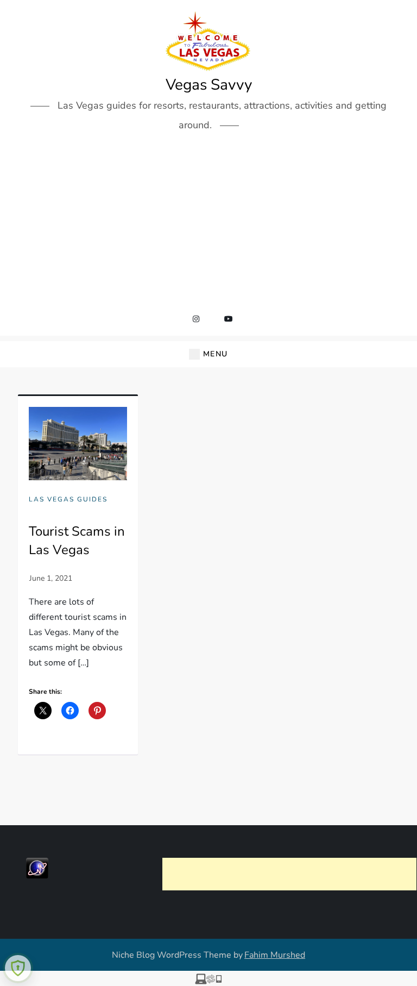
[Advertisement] (208, 224)
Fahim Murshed (274, 955)
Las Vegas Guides (68, 499)
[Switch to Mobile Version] (208, 978)
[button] (208, 354)
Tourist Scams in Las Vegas (77, 540)
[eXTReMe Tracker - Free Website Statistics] (37, 868)
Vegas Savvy (209, 84)
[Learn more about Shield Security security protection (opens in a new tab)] (18, 968)
